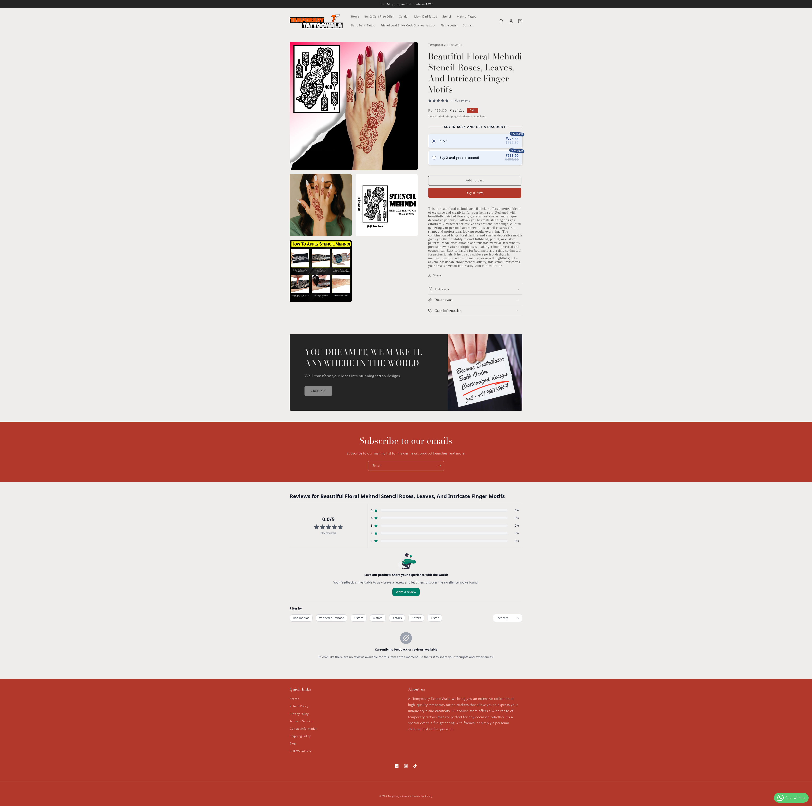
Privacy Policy (299, 714)
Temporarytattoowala (399, 796)
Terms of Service (301, 721)
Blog (293, 743)
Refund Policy (299, 706)
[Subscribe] (439, 466)
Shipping (451, 116)
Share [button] (437, 275)
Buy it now (474, 193)
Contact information (303, 728)
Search (294, 699)
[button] (501, 21)
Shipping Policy (300, 736)
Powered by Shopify (422, 796)
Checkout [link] (318, 391)
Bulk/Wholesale (301, 751)
